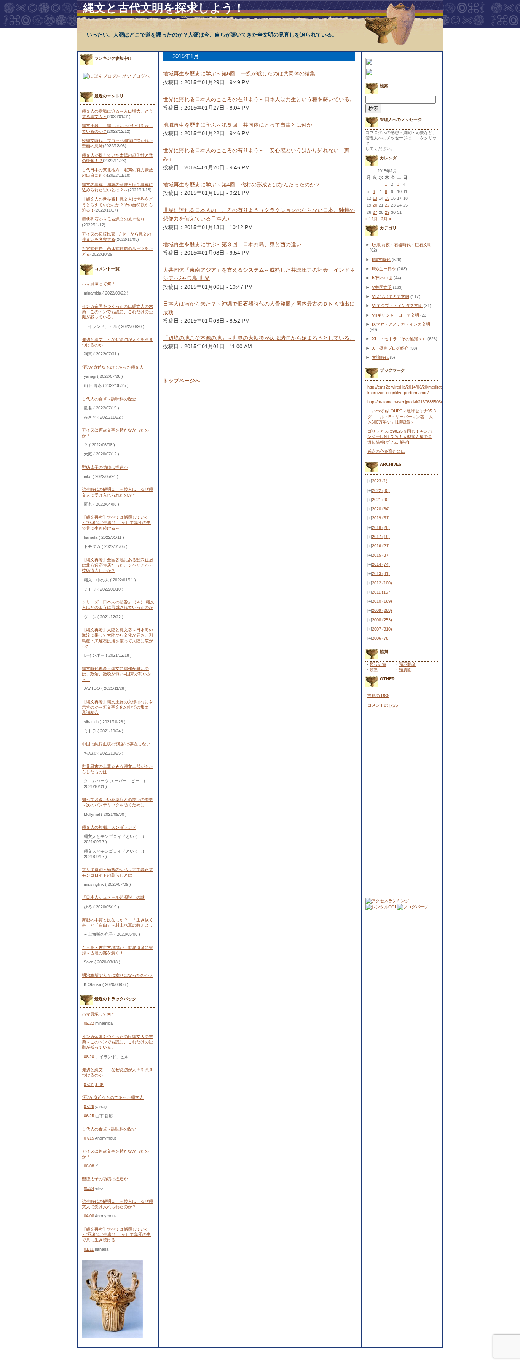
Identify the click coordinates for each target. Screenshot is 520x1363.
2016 (381, 545)
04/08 (89, 1215)
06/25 (89, 1115)
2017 (381, 536)
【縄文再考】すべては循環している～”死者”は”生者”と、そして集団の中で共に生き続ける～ (116, 522)
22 (387, 205)
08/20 (89, 1056)
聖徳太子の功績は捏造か (105, 467)
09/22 (89, 1023)
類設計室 (378, 664)
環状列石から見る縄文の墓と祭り (113, 219)
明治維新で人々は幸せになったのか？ (117, 975)
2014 (381, 564)
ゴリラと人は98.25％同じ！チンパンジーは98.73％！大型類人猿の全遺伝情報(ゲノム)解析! (399, 436)
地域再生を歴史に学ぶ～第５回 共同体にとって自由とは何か (237, 125)
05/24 (89, 1188)
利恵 (99, 1084)
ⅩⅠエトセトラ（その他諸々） (399, 338)
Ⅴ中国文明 (382, 287)
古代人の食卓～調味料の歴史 (109, 398)
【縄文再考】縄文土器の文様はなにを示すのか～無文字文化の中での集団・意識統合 (117, 707)
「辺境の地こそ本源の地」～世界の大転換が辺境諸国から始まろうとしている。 (259, 338)
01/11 (89, 1249)
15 (387, 198)
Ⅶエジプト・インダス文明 (397, 305)
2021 (381, 499)
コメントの (382, 705)
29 (387, 212)
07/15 (89, 1138)
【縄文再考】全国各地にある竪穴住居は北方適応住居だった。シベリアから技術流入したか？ (117, 565)
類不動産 (407, 664)
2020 (381, 508)
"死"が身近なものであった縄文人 (113, 367)
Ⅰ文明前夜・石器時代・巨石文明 (402, 244)
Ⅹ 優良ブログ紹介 (390, 348)
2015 (381, 555)
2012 (382, 583)
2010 (382, 601)
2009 (382, 610)
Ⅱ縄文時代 (381, 259)
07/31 (89, 1084)
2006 (381, 638)
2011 (382, 592)
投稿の (378, 695)
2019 (381, 518)
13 (375, 198)
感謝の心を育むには (386, 451)
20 (375, 205)
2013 (381, 573)
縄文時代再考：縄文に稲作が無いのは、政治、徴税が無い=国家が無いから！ (116, 674)
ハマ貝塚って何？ (98, 284)
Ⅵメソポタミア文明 (390, 296)
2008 (382, 620)
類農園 (405, 669)
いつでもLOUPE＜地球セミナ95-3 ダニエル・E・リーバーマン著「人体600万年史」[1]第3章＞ (403, 416)
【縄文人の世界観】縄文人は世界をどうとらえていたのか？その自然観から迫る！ (117, 204)
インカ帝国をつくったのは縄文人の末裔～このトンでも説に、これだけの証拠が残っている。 (117, 312)
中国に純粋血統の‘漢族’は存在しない (116, 744)
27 (375, 212)
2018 (381, 527)
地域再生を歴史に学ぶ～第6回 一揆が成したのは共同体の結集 (239, 73)
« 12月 (371, 219)
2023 (380, 481)
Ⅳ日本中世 (382, 277)
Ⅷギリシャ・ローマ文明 (395, 315)
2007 (382, 629)
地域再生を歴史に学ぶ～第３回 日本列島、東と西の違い (232, 244)
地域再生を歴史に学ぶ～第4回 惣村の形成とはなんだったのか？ (242, 185)
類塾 (374, 669)
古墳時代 (380, 357)
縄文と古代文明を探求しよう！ (164, 8)
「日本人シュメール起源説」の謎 (113, 897)
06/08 (89, 1166)
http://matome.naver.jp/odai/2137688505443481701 (414, 402)
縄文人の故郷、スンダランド (109, 827)
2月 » (386, 219)
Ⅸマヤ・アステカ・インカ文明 (401, 324)
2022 (381, 490)
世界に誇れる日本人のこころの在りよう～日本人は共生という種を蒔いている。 (259, 99)
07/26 (89, 1106)
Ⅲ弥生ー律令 (384, 268)
